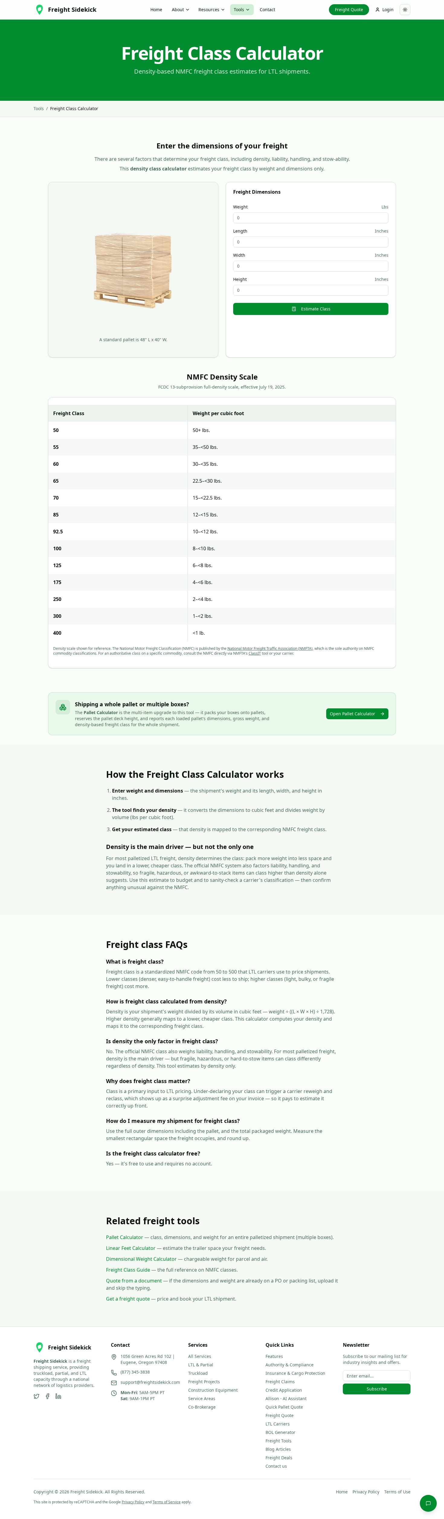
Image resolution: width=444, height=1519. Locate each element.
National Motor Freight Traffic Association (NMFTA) (270, 648)
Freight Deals (278, 1457)
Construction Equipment (213, 1390)
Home (156, 9)
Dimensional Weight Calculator (141, 1259)
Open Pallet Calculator (352, 714)
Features (274, 1356)
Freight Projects (204, 1381)
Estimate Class (315, 309)
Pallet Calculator (124, 1237)
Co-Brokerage (202, 1407)
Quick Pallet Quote (284, 1407)
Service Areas (201, 1398)
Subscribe (377, 1389)
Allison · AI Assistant (286, 1398)
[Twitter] (37, 1396)
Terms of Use (397, 1492)
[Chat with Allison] (428, 1503)
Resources (208, 9)
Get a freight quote (128, 1298)
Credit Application (283, 1390)
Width (239, 255)
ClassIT (255, 653)
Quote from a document (134, 1280)
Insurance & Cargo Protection (295, 1373)
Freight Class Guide (128, 1269)
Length (240, 231)
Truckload (198, 1373)
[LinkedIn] (58, 1396)
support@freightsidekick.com (150, 1382)
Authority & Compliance (289, 1365)
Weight (240, 207)
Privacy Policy (365, 1492)
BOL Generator (280, 1432)
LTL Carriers (277, 1424)
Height (240, 279)
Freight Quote (349, 9)
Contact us (276, 1466)
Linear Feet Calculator (131, 1248)
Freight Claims (280, 1381)
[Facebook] (47, 1396)
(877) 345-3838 (135, 1372)
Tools (239, 9)
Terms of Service (167, 1502)
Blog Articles (278, 1449)
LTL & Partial (200, 1365)
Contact (267, 9)
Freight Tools (278, 1441)
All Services (199, 1356)
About (178, 9)
